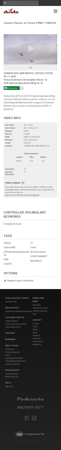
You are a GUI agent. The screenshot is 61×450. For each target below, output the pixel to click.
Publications (38, 341)
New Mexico (36, 261)
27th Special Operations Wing (20, 83)
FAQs (7, 355)
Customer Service (12, 364)
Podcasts (37, 338)
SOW (6, 259)
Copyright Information (14, 358)
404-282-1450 (11, 302)
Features (10, 333)
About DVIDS (11, 346)
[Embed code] (30, 67)
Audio (35, 333)
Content (37, 320)
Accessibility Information (15, 361)
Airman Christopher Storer (29, 80)
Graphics (36, 335)
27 (31, 243)
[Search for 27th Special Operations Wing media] (38, 83)
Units (8, 383)
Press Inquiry (12, 370)
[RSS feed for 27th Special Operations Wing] (41, 83)
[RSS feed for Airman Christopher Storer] (46, 80)
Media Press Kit (11, 377)
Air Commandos (38, 252)
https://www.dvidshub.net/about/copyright (22, 195)
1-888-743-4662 (11, 321)
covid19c (8, 264)
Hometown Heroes (40, 308)
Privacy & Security (12, 352)
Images (36, 324)
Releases (37, 305)
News (35, 330)
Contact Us (10, 349)
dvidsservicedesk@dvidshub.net (18, 311)
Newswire (10, 339)
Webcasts (37, 344)
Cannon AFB (9, 247)
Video (35, 327)
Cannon (7, 243)
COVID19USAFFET (39, 256)
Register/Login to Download (20, 280)
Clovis (33, 247)
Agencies (9, 386)
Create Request (11, 374)
